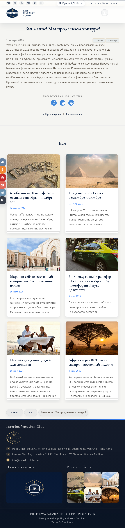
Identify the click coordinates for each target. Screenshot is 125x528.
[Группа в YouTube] (21, 3)
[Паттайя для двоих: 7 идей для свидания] (93, 495)
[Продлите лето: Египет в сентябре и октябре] (93, 479)
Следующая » (74, 114)
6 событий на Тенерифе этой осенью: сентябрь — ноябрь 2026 (32, 197)
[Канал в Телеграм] (34, 3)
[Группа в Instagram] (28, 3)
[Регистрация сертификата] (104, 12)
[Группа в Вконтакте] (8, 3)
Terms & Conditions (62, 522)
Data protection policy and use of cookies (62, 518)
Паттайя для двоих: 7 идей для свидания (30, 362)
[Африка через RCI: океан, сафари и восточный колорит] (110, 495)
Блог (29, 412)
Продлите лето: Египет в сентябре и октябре (86, 195)
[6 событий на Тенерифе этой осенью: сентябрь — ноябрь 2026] (75, 479)
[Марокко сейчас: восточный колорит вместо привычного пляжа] (110, 479)
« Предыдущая (52, 114)
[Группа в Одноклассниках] (15, 3)
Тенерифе (113, 40)
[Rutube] (41, 3)
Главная (13, 412)
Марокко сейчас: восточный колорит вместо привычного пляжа (31, 281)
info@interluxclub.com (25, 460)
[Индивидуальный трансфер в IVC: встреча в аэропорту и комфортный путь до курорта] (75, 495)
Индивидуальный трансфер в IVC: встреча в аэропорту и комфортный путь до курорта (90, 283)
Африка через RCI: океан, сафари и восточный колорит (91, 362)
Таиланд (99, 40)
